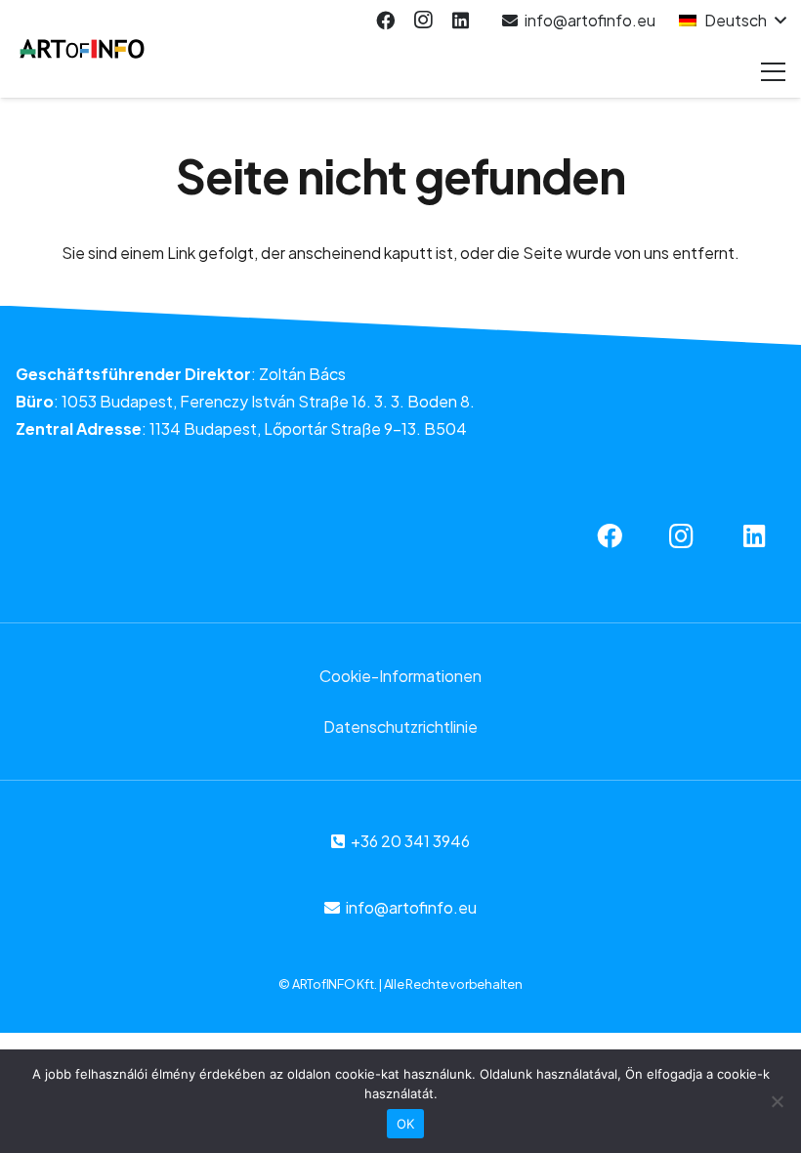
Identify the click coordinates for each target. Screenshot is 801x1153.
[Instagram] (423, 20)
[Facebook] (384, 20)
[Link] (82, 49)
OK (406, 1124)
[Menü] (773, 71)
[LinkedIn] (460, 20)
